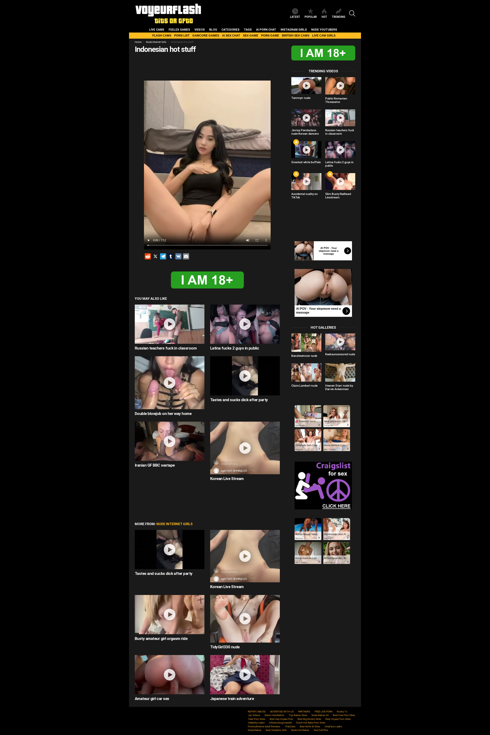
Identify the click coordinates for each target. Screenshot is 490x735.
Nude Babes (254, 730)
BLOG (213, 29)
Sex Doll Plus (321, 730)
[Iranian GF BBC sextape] (169, 441)
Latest (295, 16)
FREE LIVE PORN (323, 711)
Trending (338, 16)
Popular (311, 16)
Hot (324, 16)
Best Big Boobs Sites (309, 719)
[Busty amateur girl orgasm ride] (169, 614)
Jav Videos (254, 715)
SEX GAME (250, 35)
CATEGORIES (230, 29)
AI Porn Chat (266, 29)
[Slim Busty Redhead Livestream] (340, 181)
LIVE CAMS (156, 29)
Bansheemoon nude (304, 356)
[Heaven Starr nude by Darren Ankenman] (340, 372)
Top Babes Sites (298, 715)
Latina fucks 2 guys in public (234, 348)
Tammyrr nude (300, 98)
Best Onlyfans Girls (276, 730)
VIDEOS (199, 29)
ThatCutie (290, 726)
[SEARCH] (352, 13)
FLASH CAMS (161, 35)
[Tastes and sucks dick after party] (245, 375)
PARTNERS (304, 711)
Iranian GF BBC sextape (155, 465)
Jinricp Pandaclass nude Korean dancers (305, 132)
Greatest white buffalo (306, 162)
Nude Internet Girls (174, 524)
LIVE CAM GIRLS (324, 35)
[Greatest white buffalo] (306, 149)
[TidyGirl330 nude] (245, 619)
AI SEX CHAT (231, 35)
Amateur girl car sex (152, 698)
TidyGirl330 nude (225, 647)
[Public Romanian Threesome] (340, 86)
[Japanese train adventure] (245, 674)
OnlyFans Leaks (333, 726)
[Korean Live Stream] (245, 448)
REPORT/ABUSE (257, 711)
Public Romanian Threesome (336, 100)
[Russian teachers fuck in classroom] (169, 324)
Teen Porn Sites (256, 719)
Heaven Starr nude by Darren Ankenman (339, 387)
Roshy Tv (342, 711)
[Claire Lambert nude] (306, 372)
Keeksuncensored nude (340, 354)
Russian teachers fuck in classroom (166, 348)
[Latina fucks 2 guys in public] (245, 324)
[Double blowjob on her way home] (169, 382)
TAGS (248, 29)
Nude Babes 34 (320, 715)
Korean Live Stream (227, 478)
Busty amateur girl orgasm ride (161, 638)
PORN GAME (270, 35)
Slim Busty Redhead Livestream (338, 195)
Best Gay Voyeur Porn (281, 719)
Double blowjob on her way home (163, 413)
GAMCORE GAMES (205, 35)
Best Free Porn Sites (344, 715)
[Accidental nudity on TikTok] (306, 181)
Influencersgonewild (280, 722)
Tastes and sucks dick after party (239, 400)
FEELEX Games (179, 29)
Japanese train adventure (232, 698)
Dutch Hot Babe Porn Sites (310, 722)
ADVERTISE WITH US (282, 711)
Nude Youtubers (324, 29)
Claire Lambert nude (304, 385)
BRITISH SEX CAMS (295, 35)
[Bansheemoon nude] (306, 342)
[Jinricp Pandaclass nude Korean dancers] (306, 117)
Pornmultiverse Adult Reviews (264, 726)
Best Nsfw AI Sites (310, 726)
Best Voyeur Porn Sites (338, 719)
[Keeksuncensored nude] (340, 341)
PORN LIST (181, 35)
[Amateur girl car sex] (169, 674)
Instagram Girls (294, 29)
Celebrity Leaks (256, 722)
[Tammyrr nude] (306, 85)
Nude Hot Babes (300, 730)
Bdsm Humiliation (274, 715)
